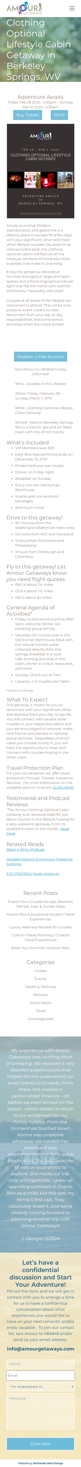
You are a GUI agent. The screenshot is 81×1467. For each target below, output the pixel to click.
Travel (41, 1011)
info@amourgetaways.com (40, 1349)
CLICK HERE (63, 787)
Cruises (40, 971)
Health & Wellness (40, 987)
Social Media (40, 1003)
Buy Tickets (27, 115)
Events (41, 979)
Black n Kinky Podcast (25, 850)
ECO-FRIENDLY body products (32, 874)
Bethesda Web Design (48, 1463)
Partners (40, 995)
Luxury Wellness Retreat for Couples (40, 927)
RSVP (59, 115)
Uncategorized (40, 1019)
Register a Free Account (40, 356)
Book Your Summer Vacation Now (40, 948)
